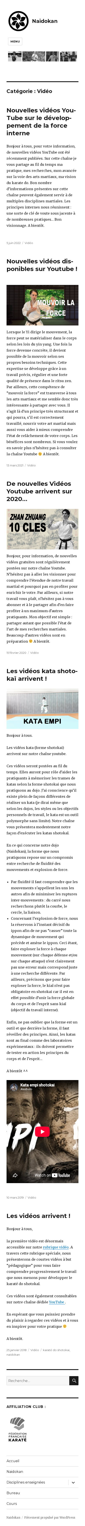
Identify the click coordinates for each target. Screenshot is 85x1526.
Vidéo (29, 243)
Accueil (13, 1461)
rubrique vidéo (56, 1247)
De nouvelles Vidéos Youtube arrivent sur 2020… (39, 491)
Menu (15, 41)
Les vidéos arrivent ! (38, 1215)
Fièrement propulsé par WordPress (49, 1517)
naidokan (13, 1354)
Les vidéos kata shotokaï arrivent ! (42, 674)
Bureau (13, 1493)
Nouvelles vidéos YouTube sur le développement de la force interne (41, 122)
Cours (12, 1504)
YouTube (57, 1302)
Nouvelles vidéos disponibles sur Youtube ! (42, 265)
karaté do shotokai (56, 1350)
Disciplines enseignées (26, 1482)
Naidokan (45, 21)
